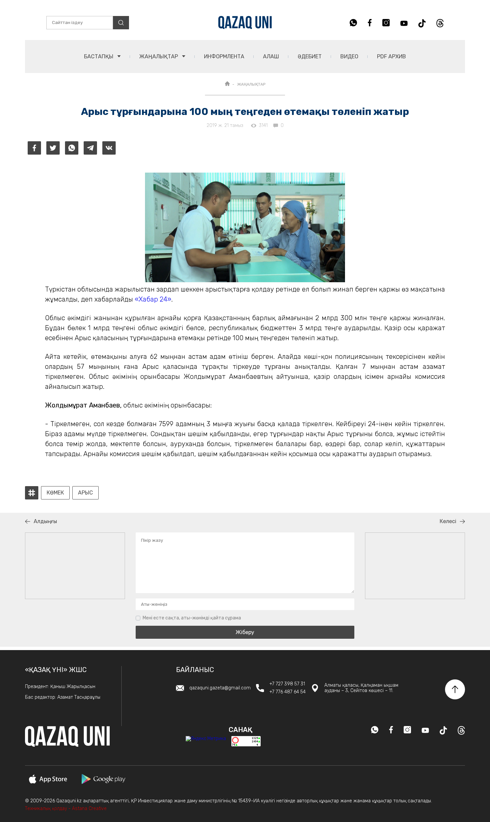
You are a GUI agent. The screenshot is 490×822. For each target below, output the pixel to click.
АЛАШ (271, 56)
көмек (55, 493)
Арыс (85, 493)
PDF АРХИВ (391, 56)
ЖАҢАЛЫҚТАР (159, 56)
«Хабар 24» (153, 299)
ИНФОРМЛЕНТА (224, 56)
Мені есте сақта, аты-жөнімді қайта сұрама (192, 617)
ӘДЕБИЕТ (310, 56)
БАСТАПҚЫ (99, 56)
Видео (349, 56)
